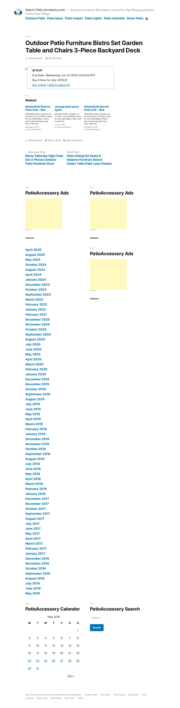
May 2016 (32, 593)
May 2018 (32, 474)
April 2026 (33, 250)
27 (61, 660)
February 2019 (36, 429)
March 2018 (34, 484)
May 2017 (32, 533)
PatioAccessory (35, 58)
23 (29, 660)
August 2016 (34, 578)
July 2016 (32, 583)
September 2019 (37, 394)
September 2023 (38, 294)
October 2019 (35, 389)
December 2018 (37, 439)
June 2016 (33, 588)
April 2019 (33, 419)
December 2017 (37, 499)
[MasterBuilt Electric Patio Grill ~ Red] (40, 117)
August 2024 (35, 269)
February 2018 (36, 489)
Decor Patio (135, 18)
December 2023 (37, 284)
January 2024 (35, 279)
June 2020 (33, 349)
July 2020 (32, 344)
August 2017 (34, 518)
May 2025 (32, 259)
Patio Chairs (56, 698)
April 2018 (33, 479)
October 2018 (35, 449)
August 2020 (35, 339)
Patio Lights (93, 18)
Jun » (70, 675)
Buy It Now (39, 85)
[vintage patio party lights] (69, 116)
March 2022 (34, 299)
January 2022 (35, 309)
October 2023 (35, 289)
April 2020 (33, 359)
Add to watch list (59, 85)
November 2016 (37, 563)
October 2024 (35, 264)
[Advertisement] (43, 213)
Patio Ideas (55, 18)
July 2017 (32, 523)
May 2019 (32, 414)
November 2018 (37, 444)
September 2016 (37, 573)
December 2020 (37, 319)
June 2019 (33, 409)
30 (29, 668)
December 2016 (37, 558)
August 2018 (34, 459)
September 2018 (37, 454)
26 (53, 660)
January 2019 (35, 434)
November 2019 (37, 384)
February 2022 (36, 304)
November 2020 (37, 324)
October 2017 (35, 509)
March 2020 (34, 364)
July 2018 (32, 464)
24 (37, 660)
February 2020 (36, 369)
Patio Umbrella (114, 18)
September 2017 (37, 513)
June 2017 (33, 528)
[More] (146, 18)
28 (69, 660)
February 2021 (36, 314)
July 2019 (32, 404)
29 (77, 660)
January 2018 (35, 494)
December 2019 (37, 379)
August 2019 (34, 399)
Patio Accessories (74, 140)
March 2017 (34, 543)
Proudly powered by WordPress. (67, 695)
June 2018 (33, 469)
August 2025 (35, 255)
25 (45, 660)
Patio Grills (69, 698)
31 (37, 668)
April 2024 (33, 274)
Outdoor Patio (35, 18)
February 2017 (36, 548)
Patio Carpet (74, 18)
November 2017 (37, 504)
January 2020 (35, 374)
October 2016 (35, 568)
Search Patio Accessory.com (45, 10)
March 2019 (34, 424)
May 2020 (33, 354)
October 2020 (35, 329)
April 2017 (33, 538)
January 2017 (35, 553)
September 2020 (38, 334)
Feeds (80, 698)
